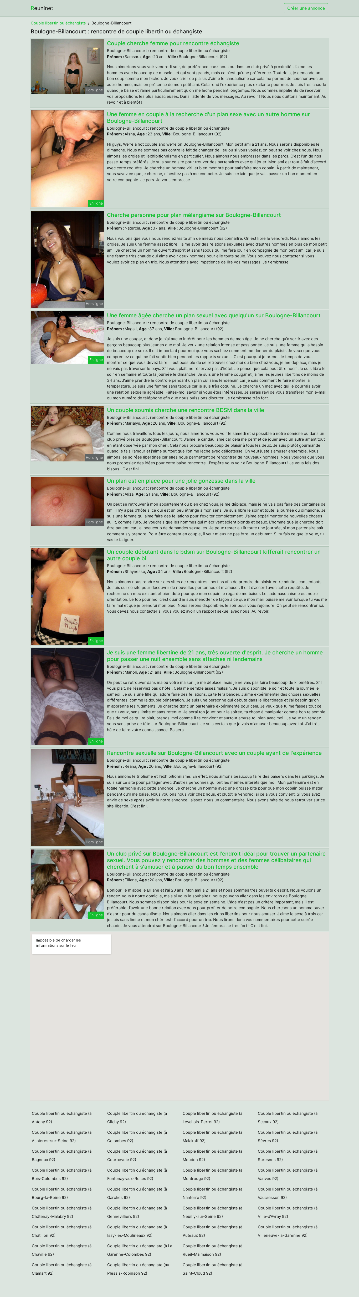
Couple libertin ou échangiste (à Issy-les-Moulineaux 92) (137, 1231)
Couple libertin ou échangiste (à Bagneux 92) (61, 1155)
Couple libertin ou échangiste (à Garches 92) (137, 1193)
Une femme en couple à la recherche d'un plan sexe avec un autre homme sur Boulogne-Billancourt (208, 117)
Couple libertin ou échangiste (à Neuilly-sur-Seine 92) (212, 1212)
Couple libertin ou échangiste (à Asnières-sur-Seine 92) (61, 1136)
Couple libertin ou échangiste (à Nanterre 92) (212, 1193)
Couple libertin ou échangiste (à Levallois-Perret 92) (212, 1117)
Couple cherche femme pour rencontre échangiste (173, 43)
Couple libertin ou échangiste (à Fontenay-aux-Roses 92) (137, 1174)
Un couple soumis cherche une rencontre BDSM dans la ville (185, 410)
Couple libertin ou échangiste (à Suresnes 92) (287, 1155)
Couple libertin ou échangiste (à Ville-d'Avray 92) (287, 1212)
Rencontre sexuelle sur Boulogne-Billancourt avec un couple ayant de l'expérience (214, 753)
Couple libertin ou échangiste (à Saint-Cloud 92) (212, 1269)
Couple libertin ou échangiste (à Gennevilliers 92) (137, 1212)
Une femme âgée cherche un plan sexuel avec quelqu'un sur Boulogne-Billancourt (214, 315)
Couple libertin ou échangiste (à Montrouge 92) (212, 1174)
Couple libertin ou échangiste (58, 23)
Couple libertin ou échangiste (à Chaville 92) (61, 1250)
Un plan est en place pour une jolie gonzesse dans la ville (181, 480)
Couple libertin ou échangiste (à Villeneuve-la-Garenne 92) (287, 1231)
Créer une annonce (306, 8)
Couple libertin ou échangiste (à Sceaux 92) (287, 1117)
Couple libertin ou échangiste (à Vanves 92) (287, 1174)
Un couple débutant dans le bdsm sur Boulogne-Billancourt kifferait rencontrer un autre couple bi (214, 555)
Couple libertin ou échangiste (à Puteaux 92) (212, 1231)
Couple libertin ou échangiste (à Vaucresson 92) (287, 1193)
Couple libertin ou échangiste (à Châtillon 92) (61, 1231)
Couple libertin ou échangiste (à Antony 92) (61, 1117)
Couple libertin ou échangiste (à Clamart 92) (61, 1269)
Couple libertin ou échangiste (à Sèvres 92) (287, 1136)
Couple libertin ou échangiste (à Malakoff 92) (212, 1136)
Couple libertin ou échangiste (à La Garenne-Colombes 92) (139, 1250)
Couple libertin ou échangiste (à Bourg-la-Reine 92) (61, 1193)
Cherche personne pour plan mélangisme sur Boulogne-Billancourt (194, 215)
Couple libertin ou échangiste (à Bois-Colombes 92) (61, 1174)
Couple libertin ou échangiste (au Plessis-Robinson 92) (138, 1269)
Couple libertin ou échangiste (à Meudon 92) (212, 1155)
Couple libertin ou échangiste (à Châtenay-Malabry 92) (61, 1212)
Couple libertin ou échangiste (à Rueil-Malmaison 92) (212, 1250)
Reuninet (42, 8)
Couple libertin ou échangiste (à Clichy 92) (137, 1117)
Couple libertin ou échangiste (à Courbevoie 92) (137, 1155)
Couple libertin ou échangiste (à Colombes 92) (137, 1136)
